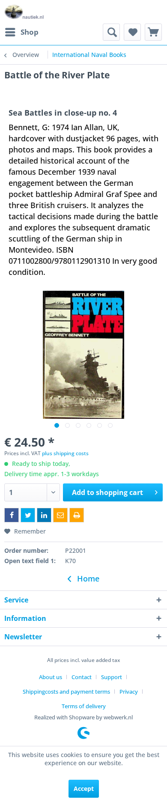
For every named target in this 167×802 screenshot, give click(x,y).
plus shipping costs (65, 453)
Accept (84, 788)
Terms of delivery (84, 706)
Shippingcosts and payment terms (66, 691)
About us (50, 677)
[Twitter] (28, 515)
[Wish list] (132, 32)
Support (111, 677)
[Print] (77, 515)
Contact (82, 677)
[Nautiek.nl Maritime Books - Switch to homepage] (24, 11)
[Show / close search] (111, 32)
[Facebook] (11, 515)
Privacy (128, 691)
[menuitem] (21, 32)
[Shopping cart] (153, 32)
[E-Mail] (60, 515)
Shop (30, 32)
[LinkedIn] (44, 515)
